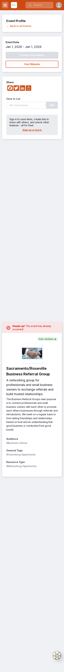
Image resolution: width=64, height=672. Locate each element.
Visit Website (32, 64)
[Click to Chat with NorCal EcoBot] (57, 655)
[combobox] (39, 5)
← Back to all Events (18, 26)
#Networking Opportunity (21, 466)
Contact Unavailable (32, 55)
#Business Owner (16, 442)
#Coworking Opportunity (20, 454)
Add (52, 105)
